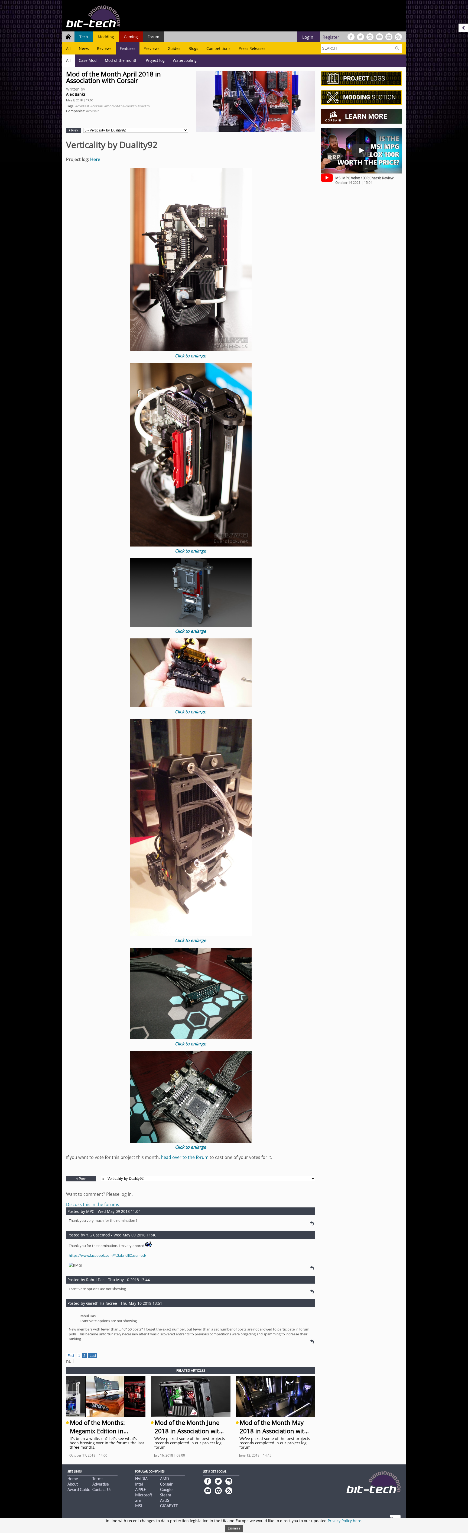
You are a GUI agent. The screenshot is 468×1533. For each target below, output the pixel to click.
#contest (82, 106)
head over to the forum (185, 1157)
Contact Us (101, 1490)
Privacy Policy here (344, 1520)
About (72, 1484)
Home (72, 1479)
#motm (144, 106)
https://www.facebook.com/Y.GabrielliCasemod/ (107, 1255)
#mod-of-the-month (120, 106)
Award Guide (78, 1490)
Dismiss (234, 1528)
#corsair (96, 106)
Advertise (100, 1484)
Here (95, 159)
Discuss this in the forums (92, 1204)
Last (93, 1356)
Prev (74, 130)
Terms (97, 1479)
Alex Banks (76, 94)
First (71, 1356)
